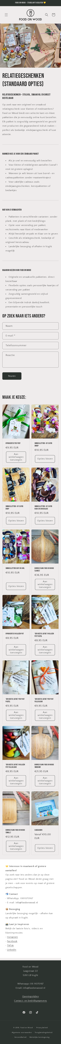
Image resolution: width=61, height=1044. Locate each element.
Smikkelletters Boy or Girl (15, 568)
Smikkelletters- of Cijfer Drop (14, 507)
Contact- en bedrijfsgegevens (30, 1000)
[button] (6, 14)
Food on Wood (26, 1028)
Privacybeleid (42, 1028)
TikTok (10, 945)
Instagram (12, 937)
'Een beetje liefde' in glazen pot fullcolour (15, 766)
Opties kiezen (45, 459)
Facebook (12, 941)
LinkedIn (11, 949)
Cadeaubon (38, 830)
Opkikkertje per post (13, 443)
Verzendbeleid (20, 1037)
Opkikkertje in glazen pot (15, 634)
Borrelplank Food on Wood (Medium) (44, 766)
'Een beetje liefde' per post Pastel (15, 700)
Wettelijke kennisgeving (39, 1037)
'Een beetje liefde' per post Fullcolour (44, 700)
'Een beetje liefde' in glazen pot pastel (44, 635)
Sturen (12, 376)
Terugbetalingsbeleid (43, 1032)
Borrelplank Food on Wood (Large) (44, 569)
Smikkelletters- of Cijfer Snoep (43, 444)
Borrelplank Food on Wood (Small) (15, 831)
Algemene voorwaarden (22, 1032)
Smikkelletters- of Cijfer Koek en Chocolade (43, 507)
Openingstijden (30, 996)
